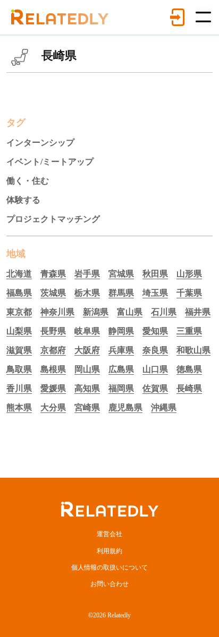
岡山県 (87, 369)
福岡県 (121, 388)
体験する (23, 199)
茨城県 (53, 292)
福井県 (197, 311)
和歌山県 (193, 350)
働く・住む (27, 180)
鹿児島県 (125, 407)
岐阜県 (87, 330)
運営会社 (109, 534)
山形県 (189, 273)
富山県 (129, 311)
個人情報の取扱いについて (109, 567)
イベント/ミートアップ (50, 161)
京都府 (53, 350)
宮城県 (121, 273)
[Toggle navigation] (203, 17)
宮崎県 (87, 407)
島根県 (53, 369)
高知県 (87, 388)
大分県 (53, 407)
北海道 (19, 273)
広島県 (121, 369)
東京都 (19, 311)
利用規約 (109, 551)
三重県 (189, 330)
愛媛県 (53, 388)
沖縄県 (163, 407)
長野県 (53, 330)
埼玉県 (155, 292)
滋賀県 (19, 350)
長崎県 (189, 388)
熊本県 (19, 407)
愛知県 (155, 330)
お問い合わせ (109, 584)
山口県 (155, 369)
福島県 (19, 292)
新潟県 (95, 311)
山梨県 (19, 330)
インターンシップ (40, 142)
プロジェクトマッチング (53, 218)
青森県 (53, 273)
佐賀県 (155, 388)
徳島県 (189, 369)
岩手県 (87, 273)
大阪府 (87, 350)
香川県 (19, 388)
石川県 (163, 311)
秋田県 (155, 273)
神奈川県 (57, 311)
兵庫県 (121, 350)
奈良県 (155, 350)
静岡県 (121, 330)
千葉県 (189, 292)
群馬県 (121, 292)
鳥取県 (19, 369)
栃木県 (87, 292)
